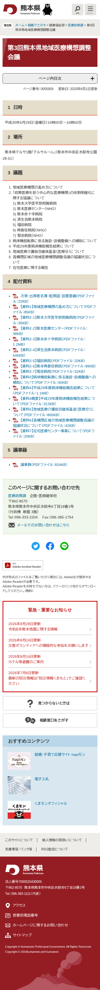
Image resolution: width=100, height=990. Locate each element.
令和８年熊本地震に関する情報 (32, 629)
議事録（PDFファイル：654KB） (44, 465)
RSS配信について (54, 849)
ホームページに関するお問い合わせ (40, 925)
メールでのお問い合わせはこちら (43, 525)
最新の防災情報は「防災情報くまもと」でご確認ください (47, 681)
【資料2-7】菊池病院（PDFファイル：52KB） (53, 371)
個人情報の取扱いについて (62, 840)
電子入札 (42, 779)
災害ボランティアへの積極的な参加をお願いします (48, 646)
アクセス (19, 905)
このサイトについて (19, 840)
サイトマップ (22, 935)
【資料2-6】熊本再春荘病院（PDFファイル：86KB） (58, 366)
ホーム (19, 25)
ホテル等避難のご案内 (26, 662)
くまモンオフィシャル (51, 803)
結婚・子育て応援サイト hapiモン (60, 754)
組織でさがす (37, 25)
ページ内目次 (50, 78)
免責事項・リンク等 (18, 849)
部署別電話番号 (25, 915)
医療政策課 (75, 25)
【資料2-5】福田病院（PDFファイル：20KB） (53, 361)
